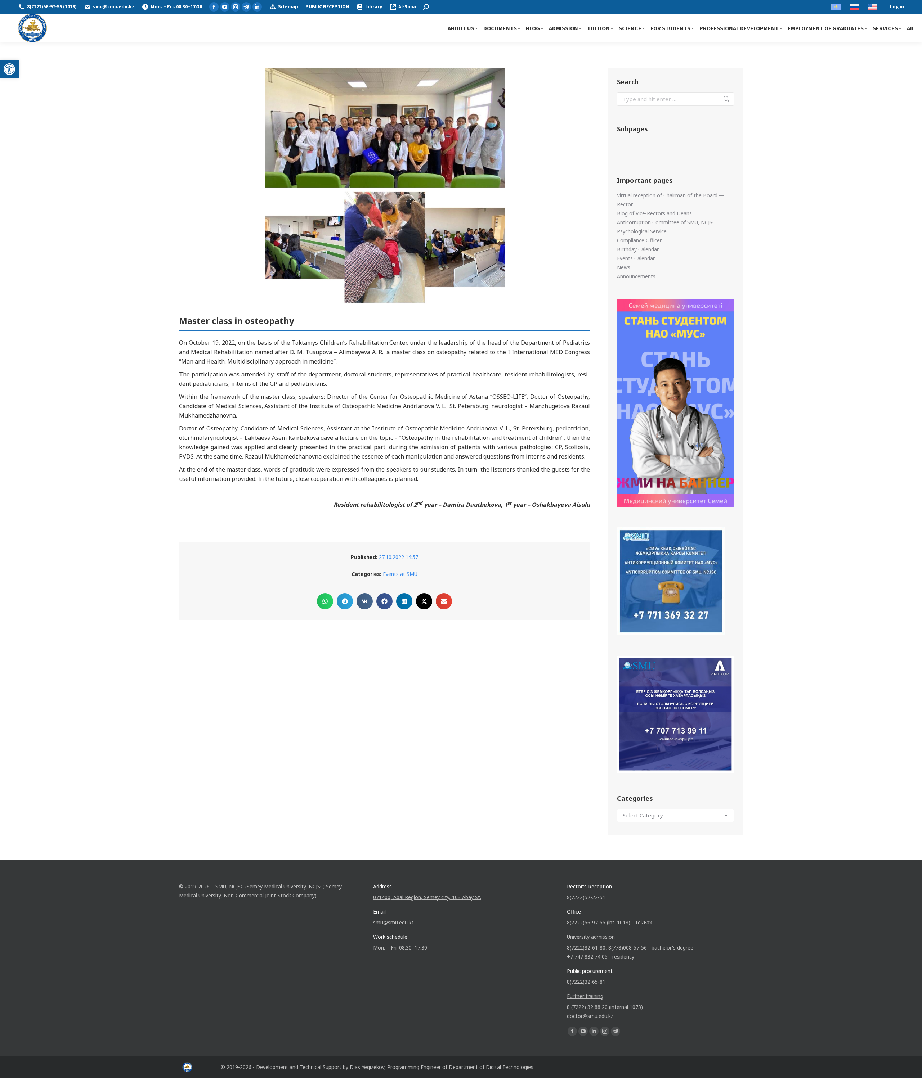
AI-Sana (407, 6)
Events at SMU (400, 573)
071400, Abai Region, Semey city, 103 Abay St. (427, 897)
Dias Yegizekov (367, 1067)
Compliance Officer (639, 240)
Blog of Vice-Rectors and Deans (654, 213)
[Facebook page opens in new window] (214, 7)
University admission (591, 936)
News (623, 267)
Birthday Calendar (638, 249)
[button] (9, 69)
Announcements (636, 276)
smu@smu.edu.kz (113, 6)
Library (373, 6)
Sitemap (288, 6)
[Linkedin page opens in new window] (257, 7)
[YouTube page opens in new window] (224, 7)
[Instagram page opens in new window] (235, 7)
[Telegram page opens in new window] (246, 7)
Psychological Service (642, 231)
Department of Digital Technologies (491, 1067)
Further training (585, 996)
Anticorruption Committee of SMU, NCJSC (666, 222)
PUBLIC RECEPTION (327, 6)
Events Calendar (636, 258)
